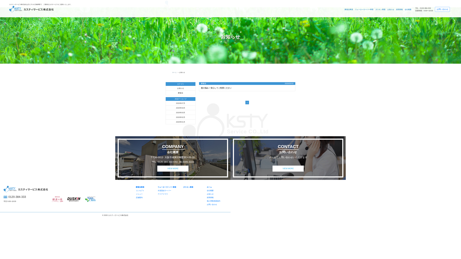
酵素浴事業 (140, 187)
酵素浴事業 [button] (349, 9)
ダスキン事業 (380, 9)
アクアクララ (163, 194)
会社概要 (408, 9)
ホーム (209, 187)
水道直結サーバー (164, 190)
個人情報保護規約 (213, 201)
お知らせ (390, 9)
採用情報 (399, 9)
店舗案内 (139, 197)
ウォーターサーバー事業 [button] (364, 9)
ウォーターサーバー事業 (167, 187)
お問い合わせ (212, 204)
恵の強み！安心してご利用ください (216, 88)
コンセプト (140, 190)
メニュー (139, 194)
